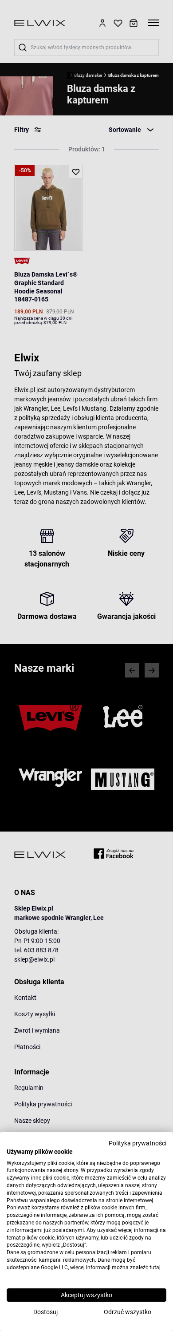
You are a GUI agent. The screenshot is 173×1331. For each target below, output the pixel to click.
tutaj (155, 1267)
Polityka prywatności (137, 1143)
